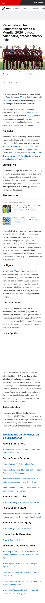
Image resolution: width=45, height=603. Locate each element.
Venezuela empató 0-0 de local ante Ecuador (20, 464)
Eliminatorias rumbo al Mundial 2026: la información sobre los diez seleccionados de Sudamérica (27, 208)
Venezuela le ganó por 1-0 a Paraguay (17, 528)
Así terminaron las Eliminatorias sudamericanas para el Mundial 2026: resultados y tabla (26, 220)
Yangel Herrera (21, 271)
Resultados (38, 3)
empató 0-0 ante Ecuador (13, 159)
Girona (29, 277)
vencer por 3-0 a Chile (19, 155)
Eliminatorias (8, 100)
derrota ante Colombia (12, 149)
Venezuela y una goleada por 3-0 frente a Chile (21, 502)
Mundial (6, 103)
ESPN (13, 3)
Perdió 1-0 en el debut (11, 539)
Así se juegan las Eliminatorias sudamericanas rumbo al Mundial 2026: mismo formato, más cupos (20, 554)
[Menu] (3, 3)
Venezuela (24, 97)
